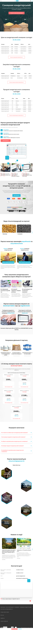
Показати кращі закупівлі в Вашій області (16, 82)
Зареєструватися (6, 140)
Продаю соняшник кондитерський (8, 262)
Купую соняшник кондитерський (24, 262)
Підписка (3, 618)
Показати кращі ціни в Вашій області (16, 57)
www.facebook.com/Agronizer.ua (22, 578)
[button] (0, 232)
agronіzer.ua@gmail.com (20, 575)
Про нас (2, 615)
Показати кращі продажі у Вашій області (16, 115)
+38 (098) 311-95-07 (19, 572)
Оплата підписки (4, 621)
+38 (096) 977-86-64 (19, 569)
